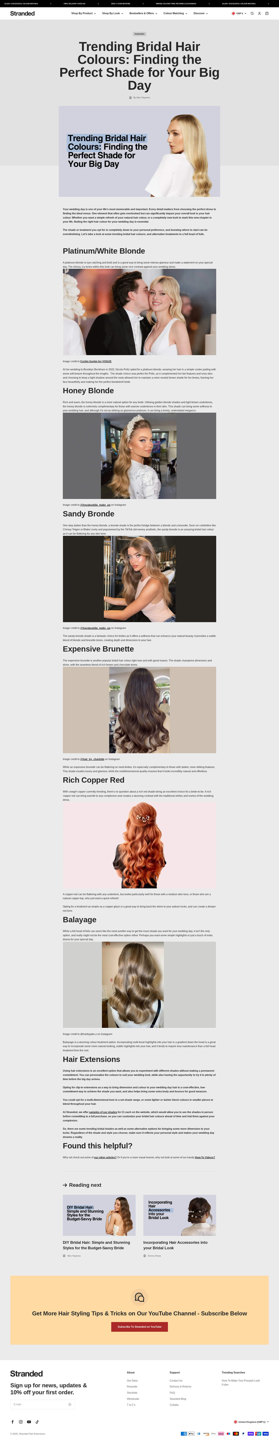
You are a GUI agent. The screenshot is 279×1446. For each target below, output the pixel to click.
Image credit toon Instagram (94, 504)
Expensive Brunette (98, 649)
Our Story (132, 1380)
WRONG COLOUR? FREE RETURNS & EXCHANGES (158, 4)
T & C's (131, 1404)
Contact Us (176, 1380)
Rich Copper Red (93, 780)
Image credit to (87, 361)
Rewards (132, 1386)
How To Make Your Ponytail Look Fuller (241, 1382)
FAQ (172, 1392)
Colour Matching (174, 13)
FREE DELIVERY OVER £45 (56, 4)
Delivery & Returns (180, 1386)
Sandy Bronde (88, 514)
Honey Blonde (88, 390)
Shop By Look (111, 13)
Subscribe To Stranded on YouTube (139, 1326)
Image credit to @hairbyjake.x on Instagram (87, 1034)
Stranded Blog (178, 1399)
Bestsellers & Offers (141, 13)
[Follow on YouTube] (29, 1422)
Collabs (174, 1404)
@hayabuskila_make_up (95, 628)
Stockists (132, 1392)
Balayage (79, 920)
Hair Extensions (91, 1059)
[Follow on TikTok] (37, 1422)
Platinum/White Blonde (104, 251)
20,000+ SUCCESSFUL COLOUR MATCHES (220, 4)
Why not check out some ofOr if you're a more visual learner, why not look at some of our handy (139, 1157)
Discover (199, 13)
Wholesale (133, 1399)
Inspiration (139, 34)
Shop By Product (82, 13)
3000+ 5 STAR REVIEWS (102, 4)
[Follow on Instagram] (21, 1422)
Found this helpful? (98, 1146)
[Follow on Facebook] (12, 1422)
